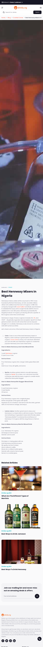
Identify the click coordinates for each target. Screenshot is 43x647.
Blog (9, 18)
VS (34, 318)
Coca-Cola (14, 340)
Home (4, 18)
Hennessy (9, 353)
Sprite (13, 374)
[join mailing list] (37, 596)
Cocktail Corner (18, 18)
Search (37, 12)
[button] (2, 8)
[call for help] (40, 639)
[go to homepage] (20, 7)
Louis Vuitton (21, 307)
